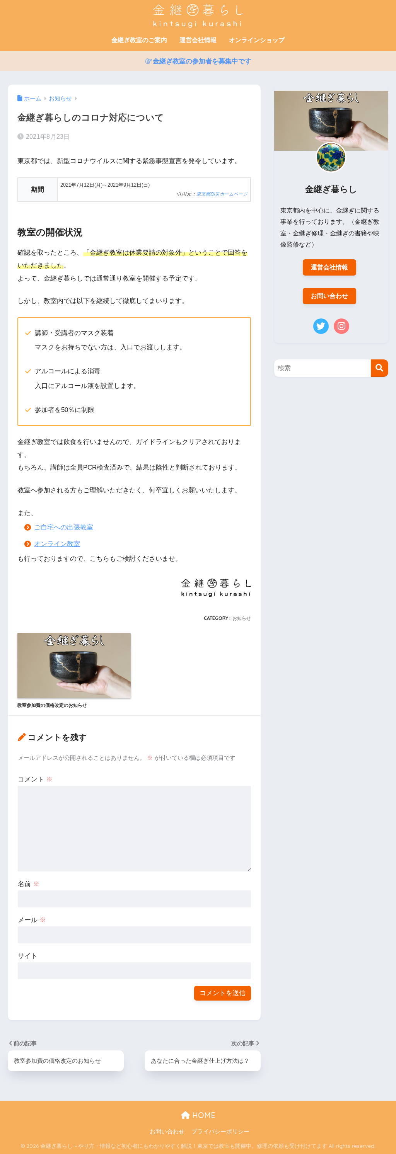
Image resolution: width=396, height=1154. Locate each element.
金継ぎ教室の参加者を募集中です (202, 61)
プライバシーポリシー (220, 1131)
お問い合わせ (329, 296)
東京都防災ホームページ (222, 193)
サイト (28, 956)
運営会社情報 (198, 40)
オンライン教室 (57, 544)
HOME (202, 1115)
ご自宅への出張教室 (63, 527)
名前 (28, 884)
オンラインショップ (257, 40)
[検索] (379, 368)
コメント (35, 779)
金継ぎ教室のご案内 (139, 40)
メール (32, 920)
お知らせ (241, 618)
